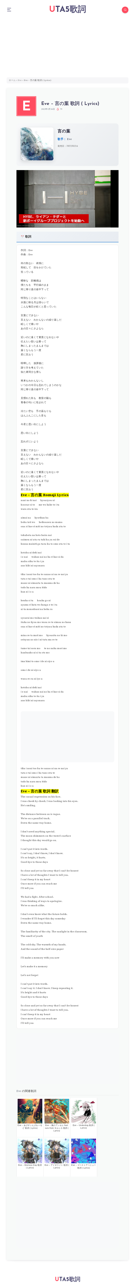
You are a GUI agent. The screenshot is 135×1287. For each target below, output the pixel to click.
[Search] (125, 10)
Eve (20, 80)
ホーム (12, 80)
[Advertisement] (67, 44)
